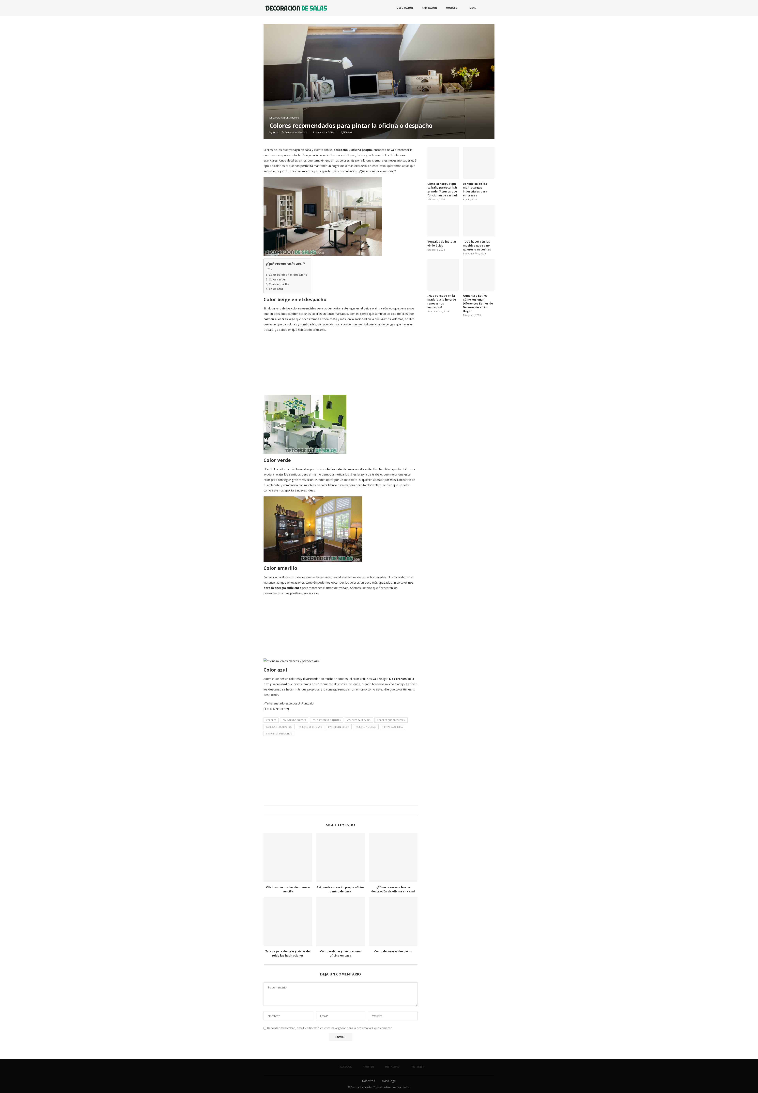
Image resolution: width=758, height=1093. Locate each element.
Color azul (276, 289)
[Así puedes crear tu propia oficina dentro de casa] (340, 857)
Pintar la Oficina (393, 726)
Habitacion (429, 7)
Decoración (405, 7)
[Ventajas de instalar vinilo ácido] (443, 221)
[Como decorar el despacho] (393, 921)
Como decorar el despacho (393, 951)
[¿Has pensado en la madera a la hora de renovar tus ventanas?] (443, 275)
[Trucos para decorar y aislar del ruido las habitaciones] (288, 921)
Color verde (277, 279)
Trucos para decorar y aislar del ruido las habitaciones (288, 953)
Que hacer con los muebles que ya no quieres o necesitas (477, 245)
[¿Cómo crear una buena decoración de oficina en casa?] (393, 857)
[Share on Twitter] (340, 810)
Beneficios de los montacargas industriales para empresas (475, 189)
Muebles (451, 7)
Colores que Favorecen (391, 720)
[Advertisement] (340, 363)
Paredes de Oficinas (310, 726)
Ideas (472, 7)
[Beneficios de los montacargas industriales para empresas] (478, 163)
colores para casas (358, 720)
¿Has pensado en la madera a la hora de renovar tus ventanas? (441, 301)
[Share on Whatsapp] (343, 810)
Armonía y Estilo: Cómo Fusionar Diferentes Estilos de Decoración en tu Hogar (478, 303)
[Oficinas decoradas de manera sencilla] (288, 857)
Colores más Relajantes (326, 720)
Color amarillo (279, 284)
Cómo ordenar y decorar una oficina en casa (340, 953)
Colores (271, 720)
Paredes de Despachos (279, 726)
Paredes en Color (338, 726)
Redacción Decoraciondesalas (290, 132)
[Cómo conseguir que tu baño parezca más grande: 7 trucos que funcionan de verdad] (443, 163)
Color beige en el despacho (288, 275)
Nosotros (368, 1081)
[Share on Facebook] (336, 810)
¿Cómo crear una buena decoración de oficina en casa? (393, 889)
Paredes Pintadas (366, 726)
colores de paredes (294, 720)
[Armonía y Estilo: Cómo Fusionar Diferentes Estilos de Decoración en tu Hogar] (478, 275)
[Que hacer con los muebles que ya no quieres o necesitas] (478, 221)
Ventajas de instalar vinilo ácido (441, 243)
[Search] (492, 8)
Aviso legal (389, 1081)
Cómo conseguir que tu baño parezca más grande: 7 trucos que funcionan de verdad (442, 189)
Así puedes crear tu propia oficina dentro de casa (340, 889)
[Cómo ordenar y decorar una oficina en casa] (340, 921)
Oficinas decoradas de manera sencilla (288, 889)
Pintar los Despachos (279, 733)
